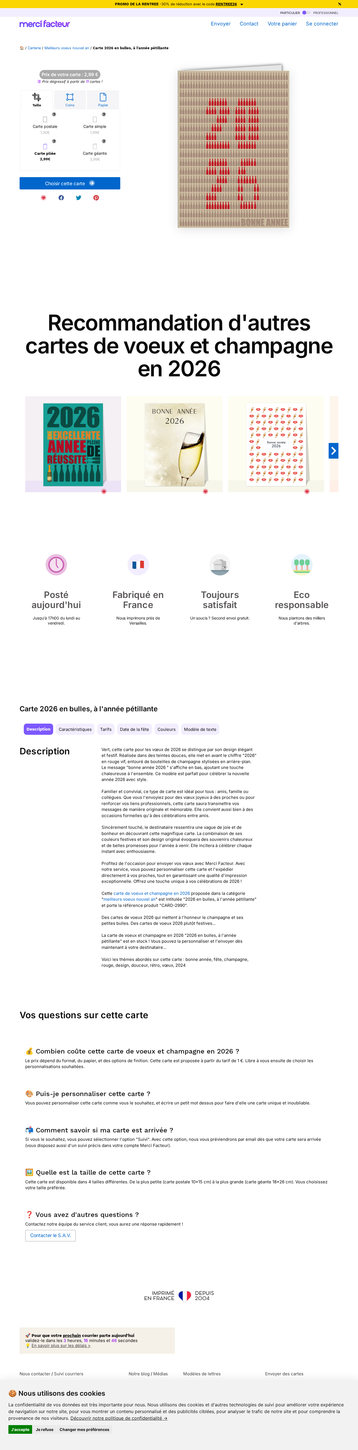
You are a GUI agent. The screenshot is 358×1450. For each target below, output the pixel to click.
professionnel (325, 12)
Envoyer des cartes (284, 1373)
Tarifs (106, 729)
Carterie (34, 48)
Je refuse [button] (44, 1429)
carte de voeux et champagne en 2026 (152, 893)
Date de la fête (134, 729)
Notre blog (139, 1373)
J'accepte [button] (20, 1429)
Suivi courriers (68, 1373)
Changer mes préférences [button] (84, 1429)
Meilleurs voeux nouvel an (66, 48)
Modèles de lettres (202, 1373)
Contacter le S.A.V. (50, 1235)
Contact (249, 24)
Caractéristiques (75, 729)
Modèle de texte (200, 729)
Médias (160, 1373)
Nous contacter (35, 1373)
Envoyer (220, 24)
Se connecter (322, 24)
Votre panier (282, 24)
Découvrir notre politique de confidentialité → (119, 1418)
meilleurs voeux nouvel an (129, 899)
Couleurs (166, 729)
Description (38, 729)
